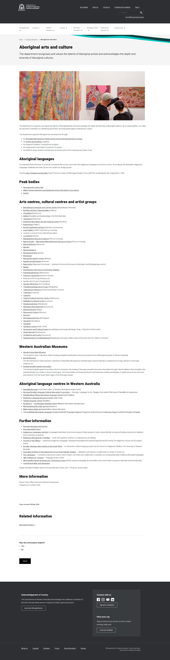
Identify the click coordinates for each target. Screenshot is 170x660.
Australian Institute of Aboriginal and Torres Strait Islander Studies (49, 452)
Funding (34, 28)
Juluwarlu (27, 219)
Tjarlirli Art (27, 292)
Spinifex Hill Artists (30, 284)
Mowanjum (27, 256)
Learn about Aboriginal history (33, 608)
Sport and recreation (76, 29)
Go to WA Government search (135, 17)
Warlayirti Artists (29, 309)
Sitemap (83, 648)
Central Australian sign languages (36, 463)
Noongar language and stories (35, 426)
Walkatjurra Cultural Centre (34, 301)
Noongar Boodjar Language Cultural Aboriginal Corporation (46, 392)
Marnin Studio (28, 241)
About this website (70, 648)
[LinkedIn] (112, 600)
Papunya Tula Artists (31, 275)
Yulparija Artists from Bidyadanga (36, 338)
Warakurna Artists (30, 304)
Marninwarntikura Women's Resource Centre (54, 241)
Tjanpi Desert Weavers (32, 290)
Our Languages (29, 455)
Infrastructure (118, 28)
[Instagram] (103, 600)
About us (95, 7)
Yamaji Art (27, 321)
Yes (22, 546)
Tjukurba (26, 295)
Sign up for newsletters (107, 605)
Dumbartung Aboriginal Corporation (37, 366)
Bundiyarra (27, 403)
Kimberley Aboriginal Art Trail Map (36, 438)
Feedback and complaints (122, 7)
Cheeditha (27, 213)
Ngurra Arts (27, 264)
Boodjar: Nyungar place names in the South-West (42, 446)
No (22, 549)
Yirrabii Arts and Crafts (32, 335)
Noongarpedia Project (32, 429)
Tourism (62, 28)
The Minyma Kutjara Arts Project (35, 287)
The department (24, 28)
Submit (25, 561)
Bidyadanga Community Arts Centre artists (40, 207)
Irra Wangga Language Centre (45, 403)
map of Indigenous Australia (37, 173)
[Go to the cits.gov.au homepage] (29, 7)
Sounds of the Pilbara (31, 440)
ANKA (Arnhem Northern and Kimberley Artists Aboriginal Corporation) (51, 190)
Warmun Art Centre (30, 312)
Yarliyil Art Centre (30, 326)
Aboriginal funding (26, 525)
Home (21, 40)
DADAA (26, 216)
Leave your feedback (106, 630)
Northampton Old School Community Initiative (41, 270)
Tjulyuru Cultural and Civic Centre (36, 298)
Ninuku (26, 267)
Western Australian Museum (34, 352)
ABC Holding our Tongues (33, 457)
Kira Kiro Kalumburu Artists (33, 227)
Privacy (57, 648)
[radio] (20, 546)
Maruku (26, 247)
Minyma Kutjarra (29, 250)
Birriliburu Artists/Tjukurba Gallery (36, 210)
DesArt (26, 193)
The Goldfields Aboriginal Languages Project (41, 412)
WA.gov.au (24, 648)
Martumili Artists (29, 244)
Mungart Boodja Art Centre (33, 258)
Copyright (36, 648)
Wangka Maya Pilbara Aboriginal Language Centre (43, 395)
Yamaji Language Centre (32, 401)
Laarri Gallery (28, 230)
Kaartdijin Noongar (30, 389)
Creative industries (49, 29)
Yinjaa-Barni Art (29, 332)
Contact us (106, 7)
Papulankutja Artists (31, 272)
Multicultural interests (105, 29)
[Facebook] (98, 600)
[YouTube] (107, 600)
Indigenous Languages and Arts (35, 432)
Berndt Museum (29, 358)
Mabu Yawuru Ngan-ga (32, 409)
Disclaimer (46, 648)
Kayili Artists (28, 224)
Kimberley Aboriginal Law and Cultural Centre (41, 221)
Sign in (137, 7)
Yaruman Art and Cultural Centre (36, 329)
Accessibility (84, 7)
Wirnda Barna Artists (31, 318)
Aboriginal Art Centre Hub (33, 187)
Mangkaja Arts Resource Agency (36, 239)
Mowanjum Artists (30, 253)
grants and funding (33, 141)
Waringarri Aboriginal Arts (33, 307)
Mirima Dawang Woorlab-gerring (36, 406)
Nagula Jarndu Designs (32, 261)
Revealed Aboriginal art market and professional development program (54, 139)
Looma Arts (27, 236)
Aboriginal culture (92, 28)
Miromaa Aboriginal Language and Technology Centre (44, 460)
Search (142, 12)
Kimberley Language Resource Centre (38, 398)
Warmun (26, 315)
